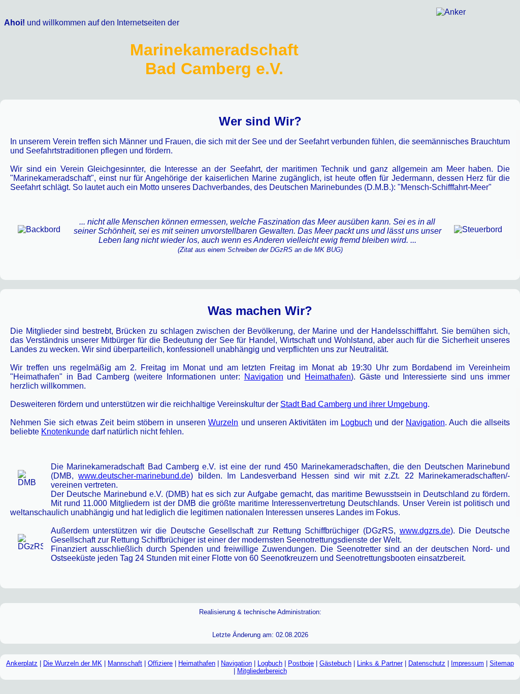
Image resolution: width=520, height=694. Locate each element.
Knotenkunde (65, 431)
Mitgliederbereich (262, 671)
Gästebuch (335, 663)
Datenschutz (426, 663)
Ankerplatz (22, 663)
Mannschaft (125, 663)
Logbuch (356, 422)
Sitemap (502, 663)
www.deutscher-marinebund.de (134, 475)
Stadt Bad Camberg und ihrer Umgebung (354, 404)
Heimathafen (328, 376)
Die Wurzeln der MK (72, 663)
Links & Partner (380, 663)
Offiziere (160, 663)
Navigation (263, 376)
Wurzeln (223, 422)
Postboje (301, 663)
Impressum (467, 663)
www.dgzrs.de (425, 530)
